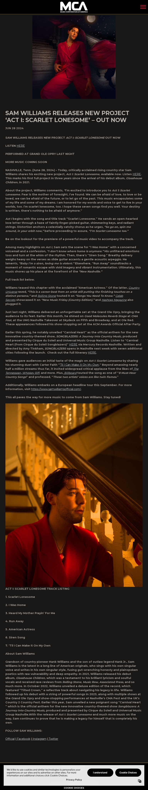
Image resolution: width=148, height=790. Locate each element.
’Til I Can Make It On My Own (79, 365)
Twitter (53, 739)
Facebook (23, 739)
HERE (21, 146)
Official (10, 739)
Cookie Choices (74, 788)
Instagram (39, 739)
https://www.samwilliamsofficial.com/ (56, 389)
